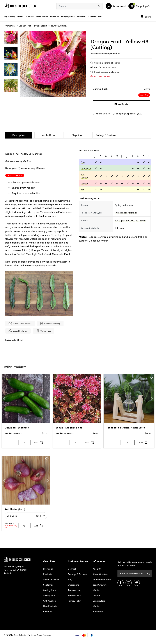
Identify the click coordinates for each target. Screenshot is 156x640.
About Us (97, 568)
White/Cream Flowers (22, 323)
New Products (50, 606)
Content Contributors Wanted (99, 601)
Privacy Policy (74, 600)
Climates (47, 611)
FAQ (70, 579)
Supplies (54, 16)
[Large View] (11, 37)
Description (18, 135)
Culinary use (45, 330)
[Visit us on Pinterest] (137, 583)
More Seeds (42, 16)
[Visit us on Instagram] (129, 583)
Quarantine (73, 584)
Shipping (77, 135)
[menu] (100, 6)
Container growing (52, 323)
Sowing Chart (50, 590)
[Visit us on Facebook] (120, 583)
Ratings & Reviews (106, 135)
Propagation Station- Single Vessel (126, 427)
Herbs (20, 16)
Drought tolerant (20, 330)
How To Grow (48, 135)
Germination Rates (102, 579)
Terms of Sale (74, 595)
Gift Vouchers (49, 600)
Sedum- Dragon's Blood (69, 427)
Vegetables (9, 16)
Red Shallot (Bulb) (15, 509)
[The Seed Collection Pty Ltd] (20, 5)
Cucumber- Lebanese (17, 427)
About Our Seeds (101, 574)
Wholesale (98, 611)
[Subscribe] (148, 573)
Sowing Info (49, 595)
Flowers (30, 16)
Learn (148, 16)
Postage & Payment (78, 574)
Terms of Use (74, 590)
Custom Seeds (95, 16)
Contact (72, 568)
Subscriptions (67, 16)
